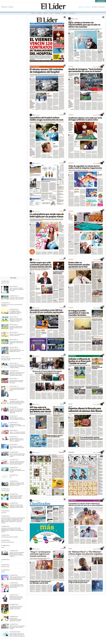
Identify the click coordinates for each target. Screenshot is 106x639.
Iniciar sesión (101, 6)
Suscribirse (94, 6)
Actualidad (38, 13)
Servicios (51, 13)
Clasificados (58, 13)
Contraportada (71, 13)
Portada (33, 13)
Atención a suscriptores (85, 6)
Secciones (5, 6)
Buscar (11, 6)
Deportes (45, 13)
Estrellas (64, 13)
